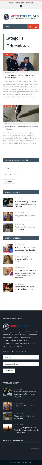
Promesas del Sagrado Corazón (24, 260)
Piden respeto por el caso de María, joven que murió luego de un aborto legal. (26, 430)
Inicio (11, 3)
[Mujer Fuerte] (21, 16)
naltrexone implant (34, 448)
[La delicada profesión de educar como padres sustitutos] (21, 62)
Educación (9, 55)
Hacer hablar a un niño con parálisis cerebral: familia (25, 249)
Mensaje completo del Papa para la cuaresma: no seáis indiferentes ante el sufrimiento (26, 274)
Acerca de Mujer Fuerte (24, 3)
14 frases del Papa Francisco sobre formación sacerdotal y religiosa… (26, 204)
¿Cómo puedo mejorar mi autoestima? (25, 228)
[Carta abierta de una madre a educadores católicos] (21, 114)
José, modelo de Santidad (25, 216)
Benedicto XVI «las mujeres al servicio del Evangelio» (26, 288)
